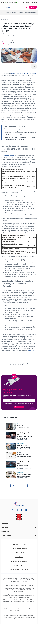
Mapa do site (19, 557)
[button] (2, 7)
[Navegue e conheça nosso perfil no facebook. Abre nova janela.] (12, 510)
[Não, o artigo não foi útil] (27, 364)
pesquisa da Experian (8, 155)
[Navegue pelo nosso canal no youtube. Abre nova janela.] (21, 510)
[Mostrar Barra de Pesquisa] (26, 7)
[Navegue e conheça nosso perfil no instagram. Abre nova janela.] (17, 510)
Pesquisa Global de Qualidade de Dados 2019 (23, 73)
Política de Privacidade (19, 544)
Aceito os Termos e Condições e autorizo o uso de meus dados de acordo (19, 403)
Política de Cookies (19, 565)
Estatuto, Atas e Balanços (19, 548)
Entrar (33, 7)
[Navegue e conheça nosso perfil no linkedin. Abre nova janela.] (26, 510)
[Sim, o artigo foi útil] (23, 364)
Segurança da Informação (19, 561)
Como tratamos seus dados (19, 569)
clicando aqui (30, 350)
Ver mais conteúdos (19, 486)
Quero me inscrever (19, 406)
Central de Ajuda (19, 552)
